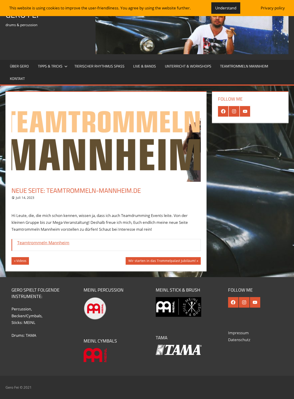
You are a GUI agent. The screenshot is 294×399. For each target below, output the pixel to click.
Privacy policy (273, 8)
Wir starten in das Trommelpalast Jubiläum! (162, 261)
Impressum (238, 332)
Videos (22, 261)
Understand (225, 8)
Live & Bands (144, 66)
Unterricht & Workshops (188, 66)
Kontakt (17, 78)
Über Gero (19, 66)
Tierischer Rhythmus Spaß (99, 66)
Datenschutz (239, 339)
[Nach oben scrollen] (286, 391)
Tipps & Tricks (50, 66)
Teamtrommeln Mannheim (244, 66)
